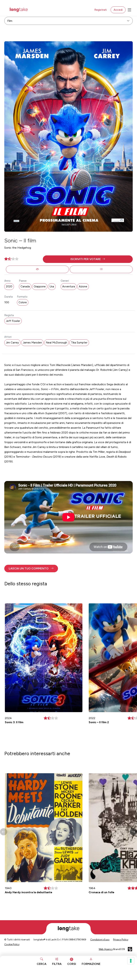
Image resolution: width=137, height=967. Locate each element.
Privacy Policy (120, 939)
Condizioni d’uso (100, 939)
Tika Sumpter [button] (79, 342)
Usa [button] (52, 286)
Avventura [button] (68, 286)
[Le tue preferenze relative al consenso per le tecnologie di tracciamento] (130, 960)
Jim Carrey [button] (12, 342)
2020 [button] (9, 286)
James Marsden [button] (32, 342)
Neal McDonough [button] (56, 342)
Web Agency (106, 949)
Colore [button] (23, 302)
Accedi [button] (118, 9)
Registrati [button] (100, 9)
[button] (88, 259)
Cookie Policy (11, 944)
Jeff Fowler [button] (13, 321)
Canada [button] (25, 286)
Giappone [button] (40, 286)
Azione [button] (83, 286)
